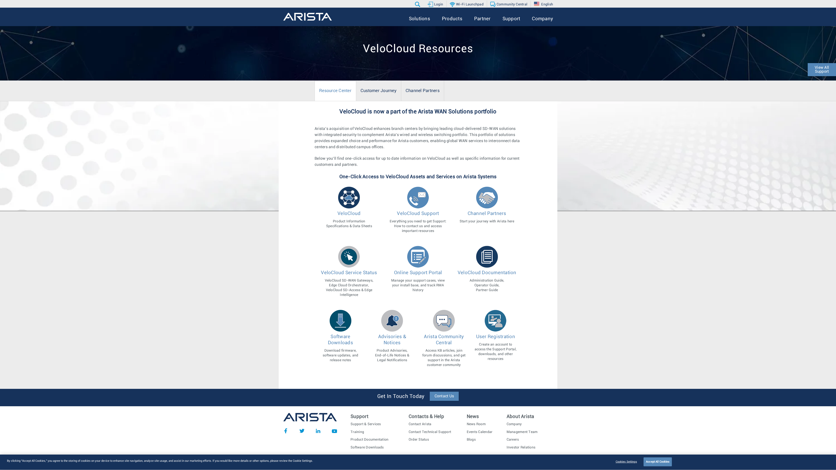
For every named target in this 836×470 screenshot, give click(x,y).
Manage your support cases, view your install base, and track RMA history (418, 281)
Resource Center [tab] (335, 91)
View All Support (822, 70)
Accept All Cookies (657, 461)
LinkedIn (318, 430)
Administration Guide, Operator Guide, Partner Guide (487, 281)
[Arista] (307, 17)
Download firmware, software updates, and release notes (340, 348)
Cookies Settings (626, 461)
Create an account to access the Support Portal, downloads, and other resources (496, 347)
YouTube (334, 430)
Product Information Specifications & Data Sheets (349, 219)
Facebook (285, 430)
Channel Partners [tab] (423, 91)
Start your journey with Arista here (487, 217)
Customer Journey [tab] (378, 91)
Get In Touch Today (401, 396)
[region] (418, 462)
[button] (418, 4)
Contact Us (444, 396)
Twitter (302, 430)
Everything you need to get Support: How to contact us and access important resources (418, 222)
